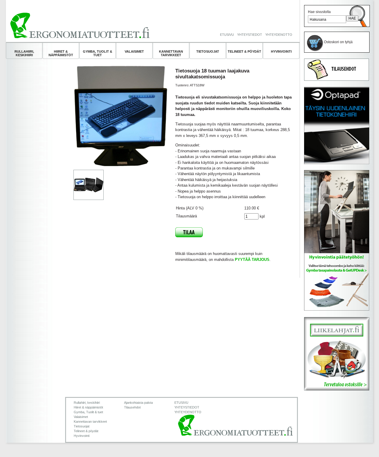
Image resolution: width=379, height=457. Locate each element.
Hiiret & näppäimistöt (61, 53)
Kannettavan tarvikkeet (171, 53)
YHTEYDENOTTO (278, 34)
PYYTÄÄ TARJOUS (252, 259)
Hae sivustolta (319, 12)
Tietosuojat (207, 51)
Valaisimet (134, 51)
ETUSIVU (227, 34)
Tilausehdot (132, 407)
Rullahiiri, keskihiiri (24, 53)
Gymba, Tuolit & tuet (97, 53)
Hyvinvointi (281, 51)
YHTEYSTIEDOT (249, 34)
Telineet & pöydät (244, 51)
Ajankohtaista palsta (138, 402)
